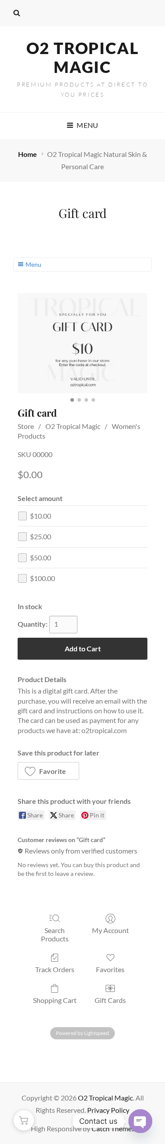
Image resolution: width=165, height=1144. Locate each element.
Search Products (55, 934)
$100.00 (42, 578)
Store (26, 426)
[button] (48, 771)
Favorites (110, 969)
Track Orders (54, 969)
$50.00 (40, 557)
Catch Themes (113, 1128)
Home (28, 154)
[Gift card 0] (82, 343)
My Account (110, 930)
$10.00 (40, 516)
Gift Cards (110, 1000)
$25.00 (40, 536)
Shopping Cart (55, 1000)
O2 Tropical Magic (82, 57)
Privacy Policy (108, 1110)
